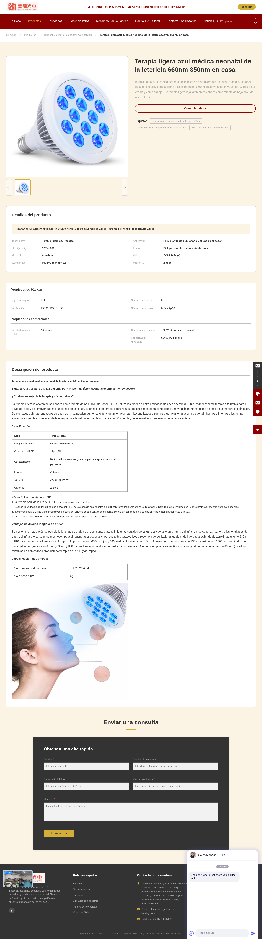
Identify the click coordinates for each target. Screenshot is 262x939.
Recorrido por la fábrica (112, 21)
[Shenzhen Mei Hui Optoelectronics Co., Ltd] (22, 6)
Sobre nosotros (79, 21)
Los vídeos (55, 21)
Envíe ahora (59, 833)
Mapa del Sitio (81, 912)
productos (78, 895)
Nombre (49, 759)
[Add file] (191, 933)
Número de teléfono (55, 779)
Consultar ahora (195, 108)
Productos (34, 21)
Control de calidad (147, 21)
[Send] (253, 933)
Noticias (209, 21)
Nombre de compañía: (145, 759)
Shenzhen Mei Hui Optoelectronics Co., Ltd (125, 933)
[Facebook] (12, 910)
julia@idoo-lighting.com (170, 6)
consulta (247, 6)
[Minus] (253, 855)
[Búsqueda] (253, 21)
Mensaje (49, 798)
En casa (15, 21)
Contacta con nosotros (181, 21)
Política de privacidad (85, 906)
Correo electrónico (144, 779)
